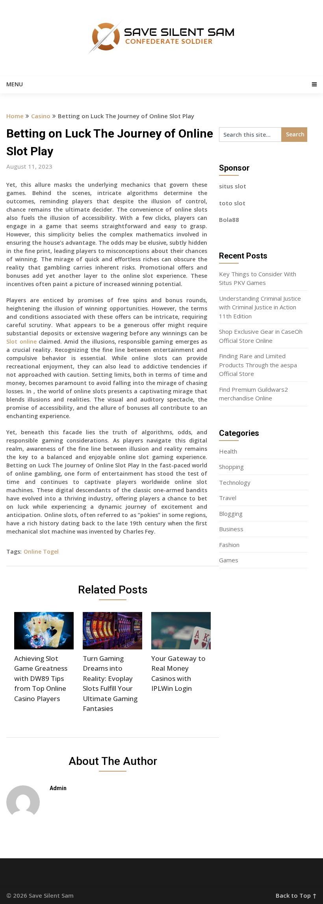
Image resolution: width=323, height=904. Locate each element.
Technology (235, 482)
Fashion (229, 545)
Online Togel (41, 551)
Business (231, 529)
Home (15, 116)
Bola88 (229, 219)
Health (228, 451)
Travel (227, 498)
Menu (14, 84)
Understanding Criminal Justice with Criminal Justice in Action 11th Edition (260, 307)
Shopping (231, 467)
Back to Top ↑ (296, 895)
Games (228, 560)
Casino (40, 116)
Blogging (231, 513)
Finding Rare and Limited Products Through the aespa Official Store (258, 365)
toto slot (232, 203)
